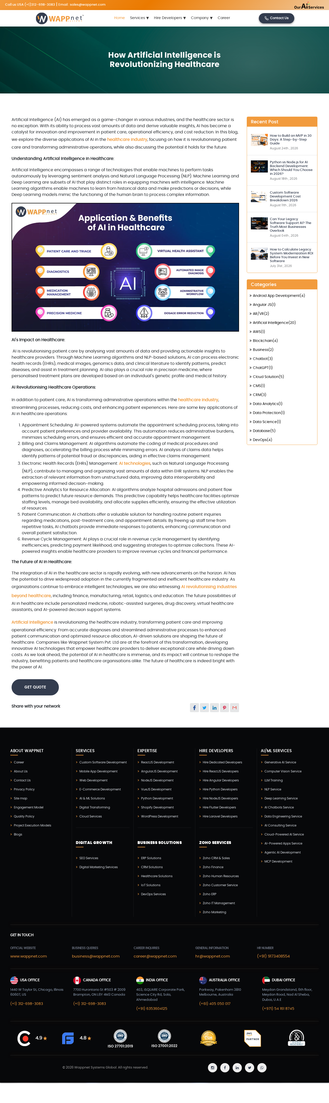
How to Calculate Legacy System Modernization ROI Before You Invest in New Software (291, 255)
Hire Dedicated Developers (222, 762)
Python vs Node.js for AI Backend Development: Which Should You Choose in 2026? (291, 168)
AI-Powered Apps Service (283, 843)
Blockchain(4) (265, 341)
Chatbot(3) (263, 359)
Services (139, 18)
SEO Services (88, 858)
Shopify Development (157, 807)
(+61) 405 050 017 (215, 1004)
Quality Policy (24, 816)
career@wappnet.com (155, 956)
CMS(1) (259, 386)
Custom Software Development (103, 762)
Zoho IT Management (219, 903)
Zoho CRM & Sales (216, 858)
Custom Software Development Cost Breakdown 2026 (285, 196)
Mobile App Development (98, 771)
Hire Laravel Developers (220, 816)
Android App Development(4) (279, 296)
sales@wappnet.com (88, 4)
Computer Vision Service (282, 771)
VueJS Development (156, 789)
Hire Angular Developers (221, 780)
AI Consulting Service (280, 825)
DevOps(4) (262, 440)
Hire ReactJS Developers (221, 771)
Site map (20, 798)
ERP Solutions (151, 858)
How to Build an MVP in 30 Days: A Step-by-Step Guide (291, 139)
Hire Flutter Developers (219, 807)
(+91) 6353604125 (151, 1009)
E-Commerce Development (100, 789)
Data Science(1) (267, 422)
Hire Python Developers (220, 789)
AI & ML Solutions (92, 798)
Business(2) (263, 350)
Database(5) (264, 431)
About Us (21, 771)
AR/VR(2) (261, 314)
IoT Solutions (150, 885)
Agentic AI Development (282, 852)
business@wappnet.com (96, 956)
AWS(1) (259, 332)
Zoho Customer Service (220, 885)
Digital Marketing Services (98, 867)
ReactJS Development (157, 762)
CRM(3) (259, 395)
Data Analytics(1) (267, 404)
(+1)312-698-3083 (39, 4)
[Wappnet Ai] (300, 5)
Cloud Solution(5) (268, 377)
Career (224, 18)
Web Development (93, 780)
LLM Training (273, 780)
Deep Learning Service (281, 798)
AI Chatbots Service (279, 807)
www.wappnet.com (28, 956)
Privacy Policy (24, 789)
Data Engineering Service (283, 816)
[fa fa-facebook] (225, 1067)
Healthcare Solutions (156, 876)
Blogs (18, 834)
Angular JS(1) (264, 305)
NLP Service (272, 789)
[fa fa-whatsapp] (262, 1067)
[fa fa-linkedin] (237, 1067)
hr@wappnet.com (212, 956)
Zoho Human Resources (221, 876)
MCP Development (278, 861)
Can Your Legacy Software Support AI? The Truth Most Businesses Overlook (290, 225)
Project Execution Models (32, 825)
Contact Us (279, 18)
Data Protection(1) (269, 413)
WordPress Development (159, 816)
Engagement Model (28, 807)
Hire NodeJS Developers (220, 798)
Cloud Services (90, 816)
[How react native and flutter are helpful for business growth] (259, 139)
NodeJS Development (157, 780)
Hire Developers (170, 18)
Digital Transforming (94, 807)
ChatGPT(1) (263, 368)
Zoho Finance (213, 867)
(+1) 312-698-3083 (26, 1004)
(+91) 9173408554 (273, 956)
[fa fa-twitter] (249, 1067)
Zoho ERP (209, 894)
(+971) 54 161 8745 (278, 1009)
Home (119, 18)
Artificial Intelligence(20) (274, 323)
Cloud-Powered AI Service (284, 834)
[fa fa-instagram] (212, 1067)
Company (202, 18)
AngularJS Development (159, 771)
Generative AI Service (280, 762)
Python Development (157, 798)
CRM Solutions (152, 867)
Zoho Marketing (214, 912)
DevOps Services (153, 894)
